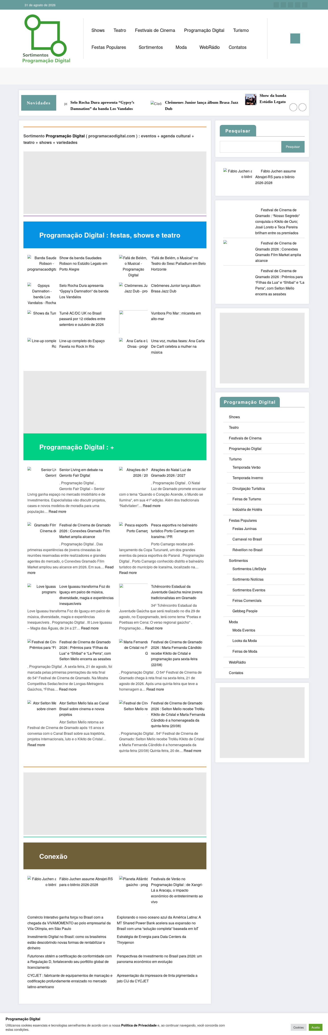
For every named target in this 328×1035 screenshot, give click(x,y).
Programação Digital (204, 30)
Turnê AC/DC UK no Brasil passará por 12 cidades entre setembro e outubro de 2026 (82, 318)
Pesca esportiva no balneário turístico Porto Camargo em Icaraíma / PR (174, 530)
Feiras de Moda (245, 651)
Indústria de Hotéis (247, 509)
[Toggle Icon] (295, 38)
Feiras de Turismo (247, 498)
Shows (98, 30)
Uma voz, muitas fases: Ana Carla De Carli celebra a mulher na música (178, 346)
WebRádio (209, 47)
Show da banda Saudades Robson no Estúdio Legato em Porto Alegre (83, 263)
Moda (181, 47)
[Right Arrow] (302, 107)
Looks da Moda (245, 640)
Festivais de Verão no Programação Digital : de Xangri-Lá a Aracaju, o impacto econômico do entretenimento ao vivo (177, 890)
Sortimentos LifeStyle (249, 568)
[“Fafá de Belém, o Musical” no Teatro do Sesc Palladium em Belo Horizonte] (133, 266)
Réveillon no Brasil (248, 549)
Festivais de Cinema (155, 30)
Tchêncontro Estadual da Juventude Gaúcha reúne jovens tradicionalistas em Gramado (176, 592)
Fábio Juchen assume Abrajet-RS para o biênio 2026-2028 (275, 176)
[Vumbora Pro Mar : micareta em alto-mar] (133, 322)
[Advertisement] (114, 182)
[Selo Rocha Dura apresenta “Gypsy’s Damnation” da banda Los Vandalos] (41, 297)
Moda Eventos (244, 630)
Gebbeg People (245, 610)
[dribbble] (290, 5)
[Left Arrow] (293, 107)
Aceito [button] (315, 1027)
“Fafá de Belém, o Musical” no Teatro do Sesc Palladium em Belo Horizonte (178, 263)
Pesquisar (293, 146)
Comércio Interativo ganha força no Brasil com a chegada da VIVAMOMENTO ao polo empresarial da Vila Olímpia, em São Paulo (69, 923)
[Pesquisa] (275, 39)
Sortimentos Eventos (249, 589)
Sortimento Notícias (248, 579)
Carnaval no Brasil (247, 539)
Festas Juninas (245, 528)
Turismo (241, 30)
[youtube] (304, 5)
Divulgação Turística (249, 488)
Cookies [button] (298, 1027)
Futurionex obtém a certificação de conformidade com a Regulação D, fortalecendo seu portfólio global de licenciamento (69, 961)
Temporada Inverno (248, 477)
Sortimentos (151, 47)
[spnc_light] (283, 38)
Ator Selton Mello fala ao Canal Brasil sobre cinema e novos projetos (84, 708)
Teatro (120, 30)
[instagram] (297, 5)
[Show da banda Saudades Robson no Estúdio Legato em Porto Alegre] (46, 263)
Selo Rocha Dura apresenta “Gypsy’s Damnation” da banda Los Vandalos (94, 105)
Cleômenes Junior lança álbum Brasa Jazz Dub (193, 105)
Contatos (238, 47)
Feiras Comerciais (247, 600)
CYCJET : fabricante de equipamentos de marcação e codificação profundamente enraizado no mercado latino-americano (69, 981)
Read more (57, 511)
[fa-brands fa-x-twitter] (283, 5)
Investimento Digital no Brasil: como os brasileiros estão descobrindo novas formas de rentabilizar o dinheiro (66, 942)
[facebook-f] (276, 5)
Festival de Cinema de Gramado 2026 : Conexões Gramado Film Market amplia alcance (85, 530)
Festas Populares (108, 47)
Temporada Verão (247, 467)
